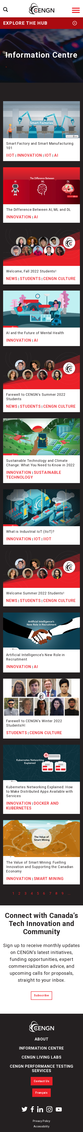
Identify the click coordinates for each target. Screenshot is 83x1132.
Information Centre (41, 1048)
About (41, 1039)
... (69, 893)
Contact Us (41, 1081)
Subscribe (41, 995)
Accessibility (41, 1126)
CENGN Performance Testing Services (41, 1068)
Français (41, 1092)
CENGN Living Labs (42, 1057)
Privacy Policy (41, 1121)
